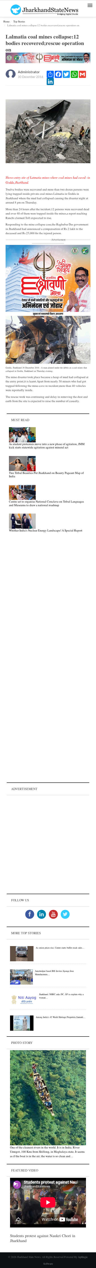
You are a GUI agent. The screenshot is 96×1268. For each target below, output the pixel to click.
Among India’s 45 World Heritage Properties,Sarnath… (60, 1017)
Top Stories (19, 21)
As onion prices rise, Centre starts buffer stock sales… (60, 947)
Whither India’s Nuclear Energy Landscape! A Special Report (45, 530)
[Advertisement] (48, 844)
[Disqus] (48, 599)
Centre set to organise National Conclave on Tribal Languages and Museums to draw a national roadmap (46, 503)
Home (6, 21)
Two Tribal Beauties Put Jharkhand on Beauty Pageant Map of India (46, 474)
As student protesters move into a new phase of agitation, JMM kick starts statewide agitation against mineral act (47, 446)
